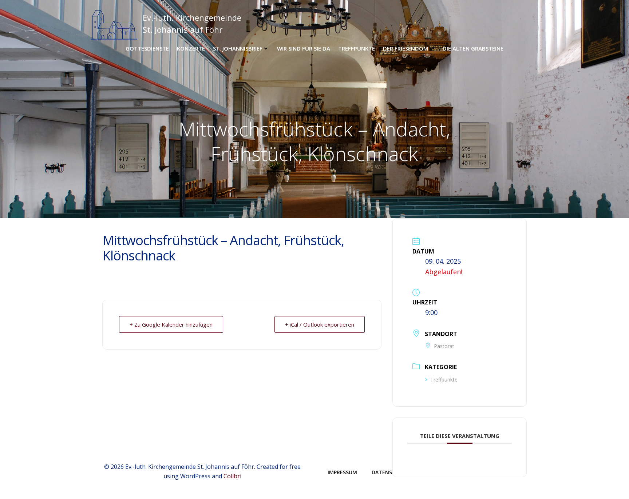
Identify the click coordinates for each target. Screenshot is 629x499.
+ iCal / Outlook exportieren (319, 324)
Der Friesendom (405, 48)
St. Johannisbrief (237, 48)
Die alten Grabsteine (473, 48)
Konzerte (191, 48)
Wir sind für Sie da (303, 48)
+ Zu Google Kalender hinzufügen (171, 324)
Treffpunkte (356, 48)
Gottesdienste (147, 48)
